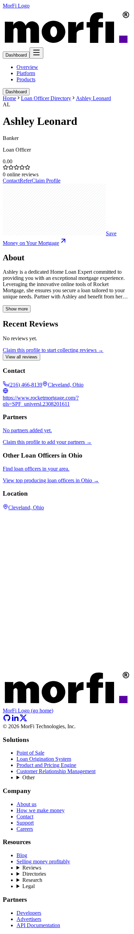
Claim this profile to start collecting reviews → (53, 350)
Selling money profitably (43, 861)
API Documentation (38, 925)
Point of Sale (30, 753)
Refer (26, 181)
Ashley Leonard (93, 98)
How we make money (40, 810)
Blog (21, 855)
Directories (34, 874)
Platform (25, 73)
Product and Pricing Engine (46, 765)
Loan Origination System (43, 759)
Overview (27, 67)
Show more (16, 308)
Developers (28, 913)
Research (32, 880)
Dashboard (16, 55)
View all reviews (21, 356)
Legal (28, 886)
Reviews (31, 868)
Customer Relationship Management (56, 771)
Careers (24, 829)
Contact (11, 181)
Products (25, 79)
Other (28, 777)
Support (25, 823)
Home (9, 98)
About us (26, 804)
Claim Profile (46, 181)
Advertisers (28, 919)
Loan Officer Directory (46, 98)
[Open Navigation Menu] (36, 53)
